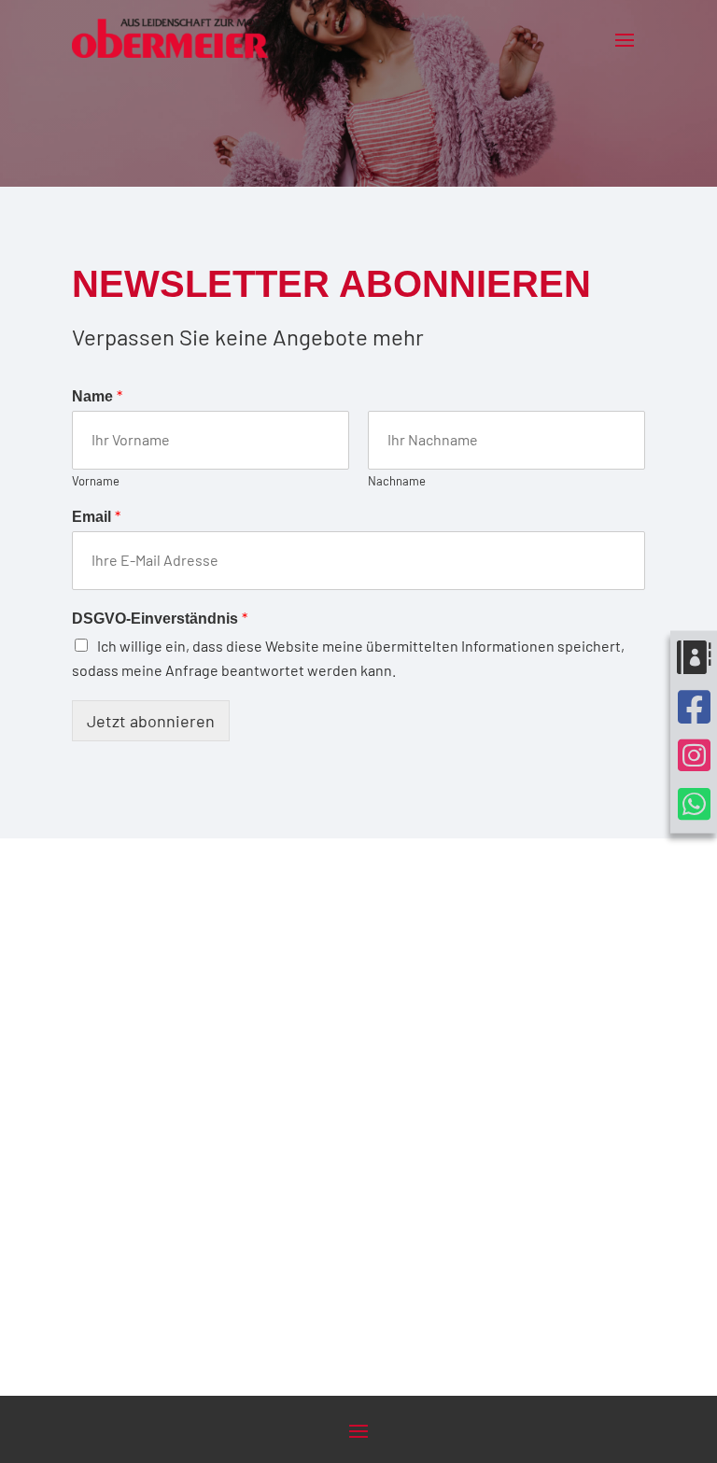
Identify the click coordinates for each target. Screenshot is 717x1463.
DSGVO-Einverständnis (159, 617)
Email (96, 516)
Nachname (397, 480)
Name (97, 395)
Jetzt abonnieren (151, 720)
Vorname (96, 480)
